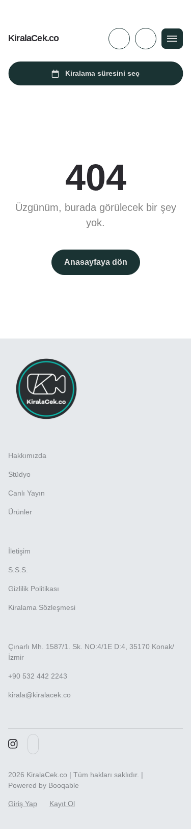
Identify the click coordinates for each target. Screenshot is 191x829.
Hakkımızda (27, 455)
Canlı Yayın (26, 493)
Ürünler (20, 512)
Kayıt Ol (62, 804)
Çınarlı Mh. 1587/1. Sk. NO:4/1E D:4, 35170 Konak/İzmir (91, 651)
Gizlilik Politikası (33, 589)
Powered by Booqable (43, 785)
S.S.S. (18, 570)
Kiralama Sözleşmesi (41, 607)
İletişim (19, 551)
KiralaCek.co (33, 38)
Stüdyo (19, 474)
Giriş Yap (22, 804)
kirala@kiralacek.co (39, 695)
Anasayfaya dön (95, 262)
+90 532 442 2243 (37, 676)
